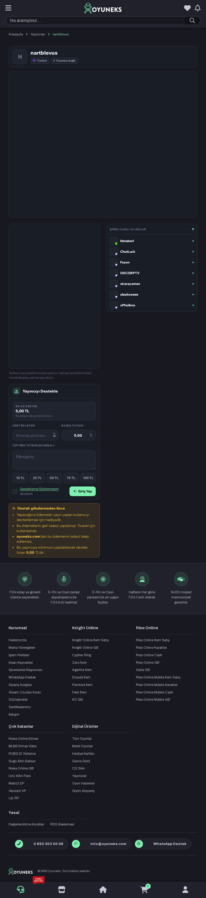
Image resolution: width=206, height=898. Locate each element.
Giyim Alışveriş (83, 791)
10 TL (20, 478)
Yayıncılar (38, 34)
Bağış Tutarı (72, 425)
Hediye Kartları (83, 754)
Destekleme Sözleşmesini (39, 489)
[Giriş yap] (185, 890)
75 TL (71, 478)
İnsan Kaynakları (21, 663)
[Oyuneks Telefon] (19, 844)
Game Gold (81, 761)
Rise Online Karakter (151, 648)
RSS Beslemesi (62, 824)
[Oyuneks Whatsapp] (138, 844)
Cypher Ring (81, 655)
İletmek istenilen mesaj (33, 445)
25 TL (37, 478)
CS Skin (78, 768)
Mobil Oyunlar (82, 746)
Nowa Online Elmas (23, 739)
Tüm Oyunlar (82, 739)
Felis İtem (79, 692)
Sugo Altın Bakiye (22, 761)
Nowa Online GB (21, 768)
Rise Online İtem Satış (153, 640)
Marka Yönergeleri (22, 648)
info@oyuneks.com (108, 844)
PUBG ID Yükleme (22, 754)
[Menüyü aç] (8, 8)
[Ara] (192, 21)
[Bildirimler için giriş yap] (198, 8)
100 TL (88, 478)
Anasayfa (16, 34)
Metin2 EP (16, 783)
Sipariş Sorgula (20, 685)
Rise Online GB (147, 663)
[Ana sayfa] (103, 890)
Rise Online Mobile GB (153, 699)
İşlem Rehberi (19, 655)
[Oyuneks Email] (76, 844)
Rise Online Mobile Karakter (157, 685)
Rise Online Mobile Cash (154, 692)
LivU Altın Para (20, 776)
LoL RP (14, 798)
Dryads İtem (81, 677)
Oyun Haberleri (83, 783)
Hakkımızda (18, 640)
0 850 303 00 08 (48, 844)
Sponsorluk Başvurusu (25, 670)
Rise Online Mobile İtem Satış (158, 677)
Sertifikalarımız (20, 707)
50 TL (54, 478)
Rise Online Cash (149, 655)
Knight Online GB (85, 648)
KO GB (77, 699)
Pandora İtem (82, 685)
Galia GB (143, 670)
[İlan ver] (62, 890)
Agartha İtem (82, 670)
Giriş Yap (85, 491)
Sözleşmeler (18, 699)
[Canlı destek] (20, 889)
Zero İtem (79, 663)
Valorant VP (17, 791)
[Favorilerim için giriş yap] (187, 8)
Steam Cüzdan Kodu (25, 692)
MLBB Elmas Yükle (22, 746)
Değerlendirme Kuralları (26, 824)
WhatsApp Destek (22, 677)
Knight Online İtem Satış (90, 640)
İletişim (14, 714)
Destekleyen (24, 425)
